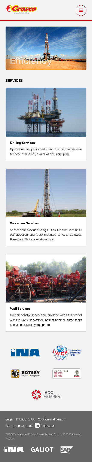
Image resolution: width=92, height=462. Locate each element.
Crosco (22, 10)
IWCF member (66, 352)
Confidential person (51, 419)
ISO (66, 373)
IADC (46, 394)
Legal (9, 419)
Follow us (47, 426)
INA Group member (25, 352)
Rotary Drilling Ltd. (25, 373)
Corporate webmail (19, 426)
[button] (12, 48)
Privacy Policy (25, 419)
